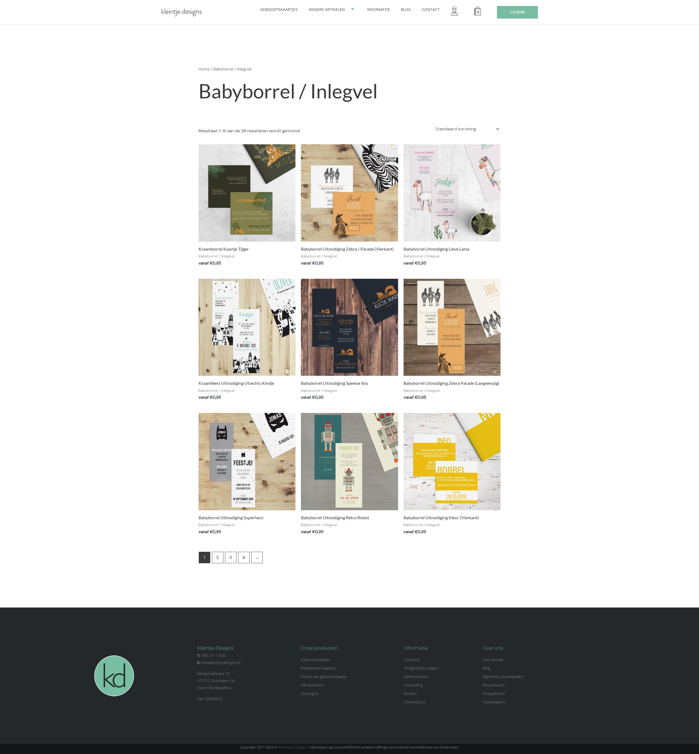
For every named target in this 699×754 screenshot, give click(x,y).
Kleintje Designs (292, 747)
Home (204, 69)
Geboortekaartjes (279, 9)
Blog (406, 9)
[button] (347, 9)
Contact (431, 9)
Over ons (493, 648)
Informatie (378, 9)
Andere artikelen (327, 9)
